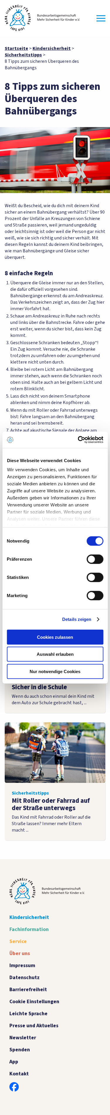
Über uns (19, 953)
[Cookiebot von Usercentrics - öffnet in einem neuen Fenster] (78, 440)
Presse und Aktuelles (33, 1025)
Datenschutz (24, 977)
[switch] (95, 559)
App (13, 1061)
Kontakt (19, 1073)
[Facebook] (14, 1087)
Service (18, 941)
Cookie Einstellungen (34, 1001)
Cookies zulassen (55, 636)
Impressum (22, 965)
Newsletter (22, 1037)
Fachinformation (29, 929)
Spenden (19, 1049)
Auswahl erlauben (55, 654)
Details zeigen (76, 619)
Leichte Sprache (28, 1013)
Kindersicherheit (29, 917)
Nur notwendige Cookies (55, 671)
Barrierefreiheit (28, 989)
